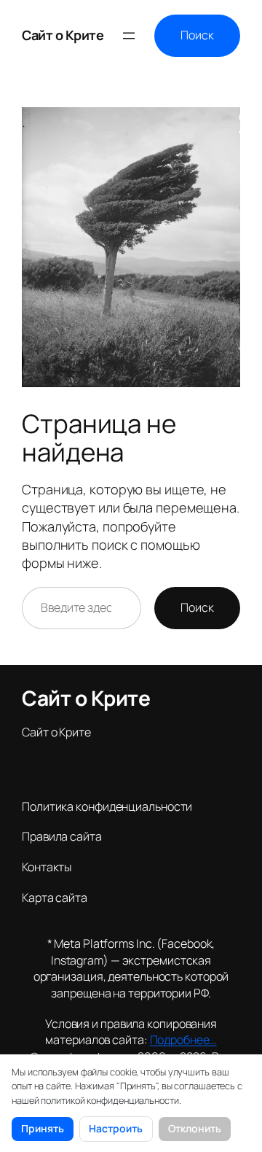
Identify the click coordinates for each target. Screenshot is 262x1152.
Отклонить (194, 1128)
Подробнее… (183, 1040)
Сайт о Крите (62, 35)
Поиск (197, 35)
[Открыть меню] (129, 35)
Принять (42, 1128)
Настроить (116, 1128)
